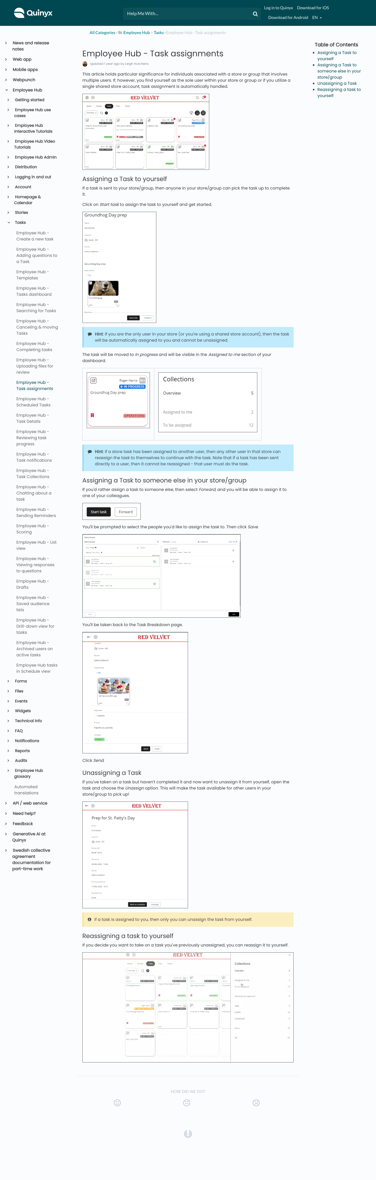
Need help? (24, 813)
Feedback (22, 824)
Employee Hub (27, 90)
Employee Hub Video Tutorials (34, 144)
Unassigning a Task (337, 83)
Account (22, 187)
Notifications (26, 741)
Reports (22, 751)
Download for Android (288, 17)
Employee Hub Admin (35, 157)
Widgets (22, 711)
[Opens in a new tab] (188, 1133)
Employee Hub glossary (28, 773)
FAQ (18, 731)
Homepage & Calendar (27, 200)
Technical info (28, 721)
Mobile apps (25, 69)
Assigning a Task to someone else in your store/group (339, 71)
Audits (20, 760)
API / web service (29, 803)
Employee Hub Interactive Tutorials (33, 128)
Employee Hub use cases (32, 113)
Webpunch (23, 80)
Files (19, 691)
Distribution (25, 167)
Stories (21, 212)
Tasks (20, 222)
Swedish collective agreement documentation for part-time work (31, 859)
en (315, 17)
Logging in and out (32, 177)
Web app (21, 59)
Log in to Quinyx (278, 7)
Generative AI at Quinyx (29, 837)
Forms (20, 681)
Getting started (29, 100)
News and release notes (30, 46)
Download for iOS (313, 7)
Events (21, 701)
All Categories (102, 32)
